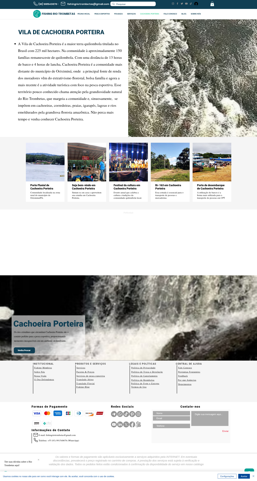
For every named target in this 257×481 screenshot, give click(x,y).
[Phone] (35, 4)
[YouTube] (186, 3)
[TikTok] (190, 3)
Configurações (227, 476)
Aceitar (244, 476)
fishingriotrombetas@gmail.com (88, 4)
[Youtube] (114, 424)
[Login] (196, 4)
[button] (212, 3)
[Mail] (63, 4)
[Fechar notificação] (38, 460)
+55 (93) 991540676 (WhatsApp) (63, 440)
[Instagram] (172, 3)
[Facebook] (177, 3)
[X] (126, 424)
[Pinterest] (132, 414)
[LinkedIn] (120, 424)
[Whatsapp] (120, 414)
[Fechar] (253, 476)
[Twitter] (181, 3)
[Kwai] (138, 424)
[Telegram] (114, 414)
